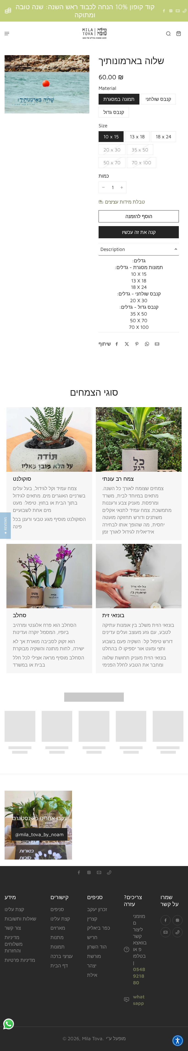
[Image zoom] (47, 84)
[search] (168, 33)
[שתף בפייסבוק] (117, 344)
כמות (104, 176)
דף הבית (59, 965)
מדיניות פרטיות (20, 960)
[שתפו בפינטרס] (137, 344)
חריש (92, 937)
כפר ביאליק (98, 928)
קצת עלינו (14, 909)
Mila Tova (92, 1038)
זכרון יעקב (97, 909)
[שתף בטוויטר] (127, 344)
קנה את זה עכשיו (139, 232)
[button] (139, 216)
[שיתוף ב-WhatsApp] (147, 344)
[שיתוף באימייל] (157, 344)
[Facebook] (163, 11)
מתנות (57, 937)
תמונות (57, 946)
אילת (92, 975)
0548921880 (139, 975)
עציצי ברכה (61, 956)
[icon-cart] (178, 33)
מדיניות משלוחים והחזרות (13, 944)
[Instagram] (170, 11)
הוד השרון (97, 946)
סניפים (57, 909)
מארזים (57, 928)
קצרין (92, 918)
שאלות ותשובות (20, 918)
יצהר (91, 965)
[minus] (103, 187)
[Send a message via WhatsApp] (8, 1024)
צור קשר (13, 928)
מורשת (94, 956)
